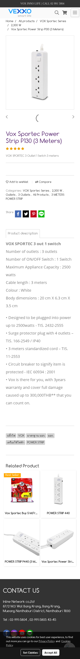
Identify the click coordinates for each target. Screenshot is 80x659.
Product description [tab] (23, 233)
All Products (41, 195)
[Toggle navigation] (75, 13)
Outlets (11, 195)
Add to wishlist (18, 182)
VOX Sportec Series (36, 190)
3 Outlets (24, 195)
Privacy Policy (47, 641)
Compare (44, 182)
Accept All (50, 652)
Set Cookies (30, 652)
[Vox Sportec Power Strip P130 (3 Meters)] (40, 73)
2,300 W (57, 190)
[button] (55, 12)
